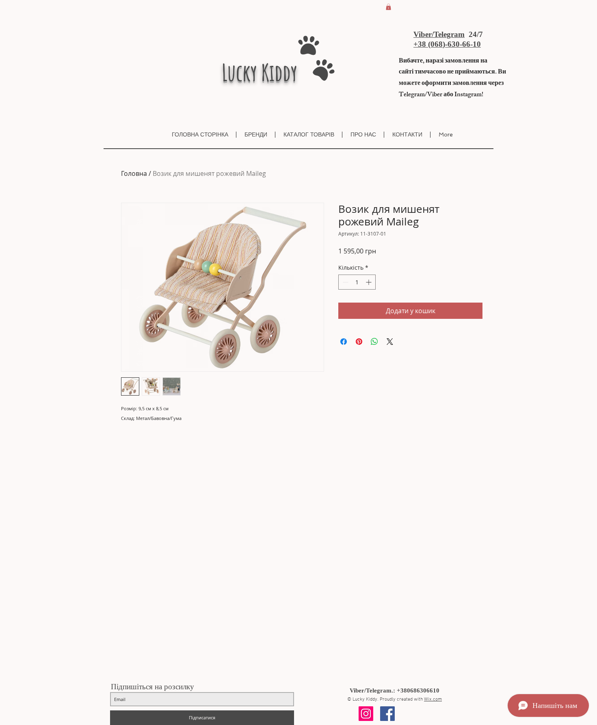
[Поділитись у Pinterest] (359, 341)
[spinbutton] (357, 282)
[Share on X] (390, 341)
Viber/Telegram (439, 34)
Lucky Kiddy (259, 72)
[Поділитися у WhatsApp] (374, 341)
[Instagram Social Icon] (366, 713)
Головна (134, 173)
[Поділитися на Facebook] (343, 341)
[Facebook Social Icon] (387, 713)
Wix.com (433, 699)
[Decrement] (345, 282)
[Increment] (369, 282)
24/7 (475, 34)
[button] (388, 7)
